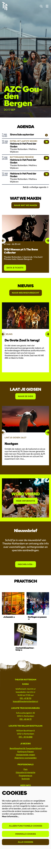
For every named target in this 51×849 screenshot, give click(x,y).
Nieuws (25, 285)
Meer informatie (25, 501)
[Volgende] (48, 241)
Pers (25, 769)
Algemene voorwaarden (26, 758)
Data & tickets (15, 267)
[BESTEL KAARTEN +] (46, 142)
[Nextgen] (25, 419)
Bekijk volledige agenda (34, 187)
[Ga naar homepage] (4, 6)
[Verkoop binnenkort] (46, 135)
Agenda (25, 126)
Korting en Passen (25, 751)
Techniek (25, 779)
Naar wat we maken (25, 205)
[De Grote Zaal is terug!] (25, 315)
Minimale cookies (25, 834)
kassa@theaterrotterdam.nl (25, 701)
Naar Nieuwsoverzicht (25, 293)
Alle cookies (25, 842)
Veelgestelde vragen (25, 755)
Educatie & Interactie (25, 772)
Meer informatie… (10, 816)
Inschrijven (25, 564)
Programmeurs (25, 775)
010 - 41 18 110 (25, 698)
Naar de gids (25, 396)
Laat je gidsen (25, 389)
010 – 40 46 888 (25, 737)
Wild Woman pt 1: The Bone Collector (21, 251)
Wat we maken (25, 198)
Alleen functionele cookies (25, 826)
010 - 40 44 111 (25, 719)
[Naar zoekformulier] (41, 6)
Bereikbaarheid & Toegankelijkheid (25, 748)
